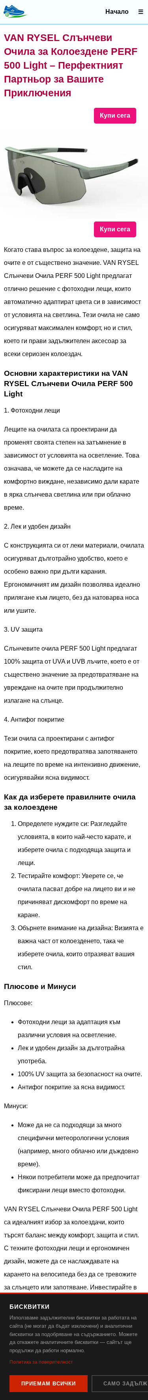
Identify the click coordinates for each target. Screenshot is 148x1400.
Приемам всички (48, 1384)
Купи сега (115, 115)
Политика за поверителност (41, 1362)
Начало (117, 11)
